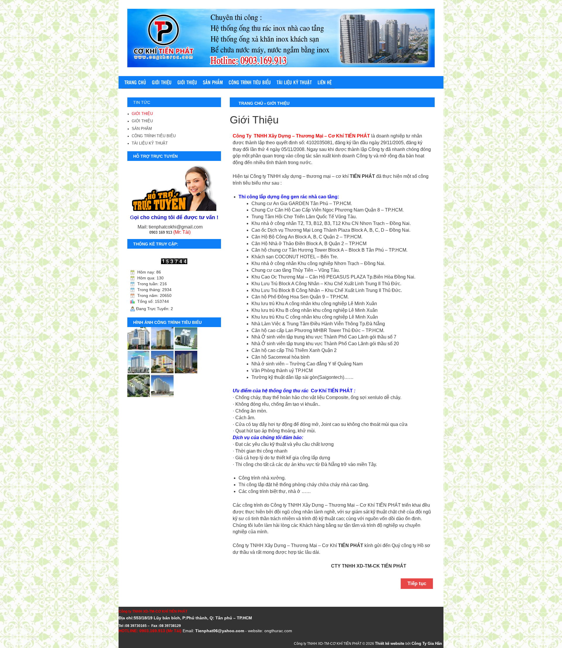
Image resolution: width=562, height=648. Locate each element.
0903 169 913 (160, 232)
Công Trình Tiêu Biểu (250, 82)
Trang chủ (135, 82)
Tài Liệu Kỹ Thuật (294, 82)
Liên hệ (325, 82)
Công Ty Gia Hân (427, 643)
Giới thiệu (187, 82)
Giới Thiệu (162, 82)
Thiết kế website (390, 643)
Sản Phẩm (213, 82)
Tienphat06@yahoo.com (219, 630)
